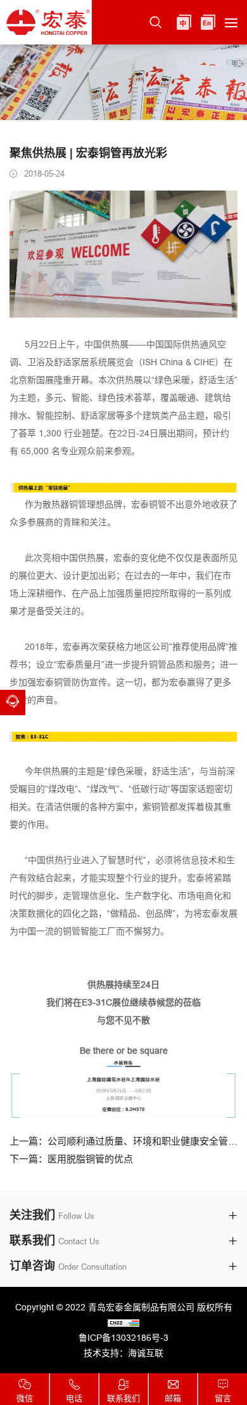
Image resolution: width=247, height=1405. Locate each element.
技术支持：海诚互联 (123, 1353)
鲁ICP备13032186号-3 (123, 1337)
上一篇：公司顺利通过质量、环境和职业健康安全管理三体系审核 (124, 1141)
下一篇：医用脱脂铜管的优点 (71, 1159)
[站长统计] (124, 1322)
